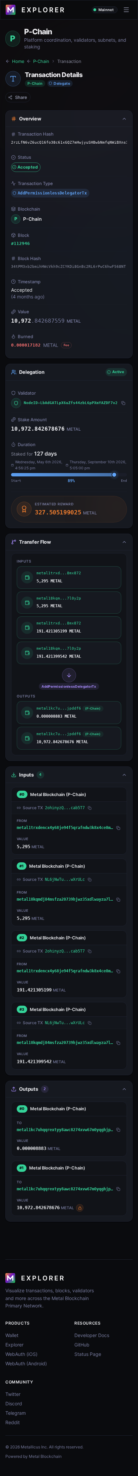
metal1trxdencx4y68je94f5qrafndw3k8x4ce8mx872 (65, 827)
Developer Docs (91, 1335)
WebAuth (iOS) (21, 1354)
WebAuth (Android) (26, 1363)
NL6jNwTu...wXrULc (65, 879)
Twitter (12, 1394)
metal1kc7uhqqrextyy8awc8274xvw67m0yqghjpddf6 (65, 1129)
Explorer (14, 1344)
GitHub (81, 1344)
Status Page (87, 1354)
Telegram (15, 1413)
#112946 (20, 243)
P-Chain (41, 61)
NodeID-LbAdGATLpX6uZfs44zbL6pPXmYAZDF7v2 (71, 403)
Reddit (12, 1422)
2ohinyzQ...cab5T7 (65, 807)
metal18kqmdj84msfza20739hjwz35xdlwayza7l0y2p (65, 899)
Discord (13, 1403)
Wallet (11, 1335)
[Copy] (123, 403)
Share (21, 97)
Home (18, 61)
